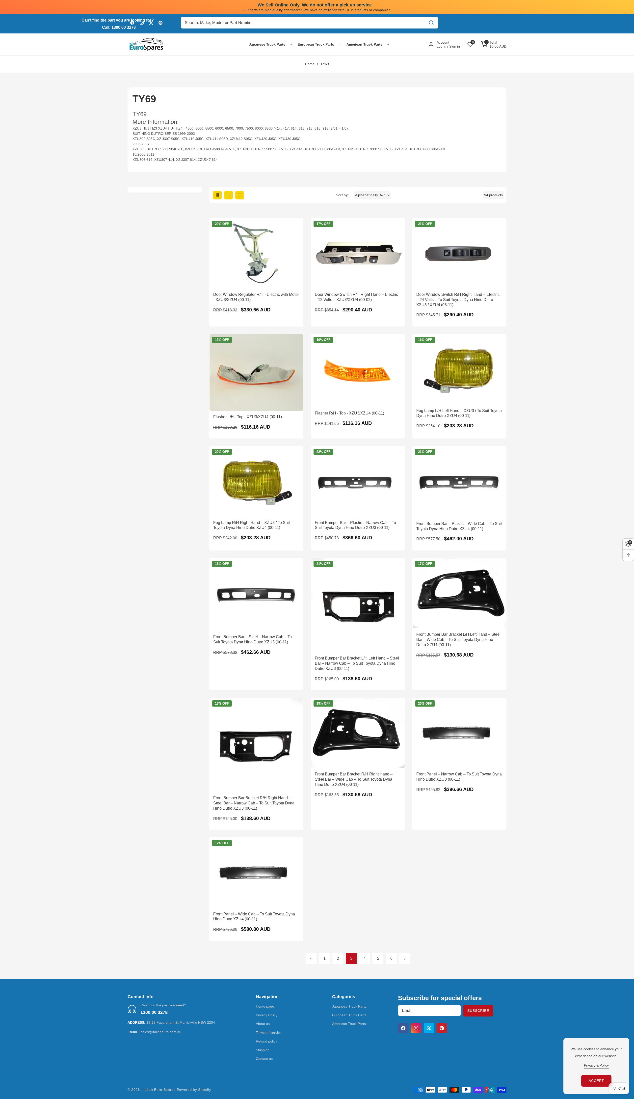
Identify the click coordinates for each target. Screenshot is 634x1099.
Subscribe (478, 1011)
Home (310, 64)
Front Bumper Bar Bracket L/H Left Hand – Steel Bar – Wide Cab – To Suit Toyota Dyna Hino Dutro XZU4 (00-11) (458, 639)
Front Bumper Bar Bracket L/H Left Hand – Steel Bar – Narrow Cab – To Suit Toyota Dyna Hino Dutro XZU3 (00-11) (357, 663)
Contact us (264, 1059)
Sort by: (342, 195)
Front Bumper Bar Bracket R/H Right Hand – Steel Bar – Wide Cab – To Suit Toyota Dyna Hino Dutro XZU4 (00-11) (354, 779)
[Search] (431, 22)
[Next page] (404, 958)
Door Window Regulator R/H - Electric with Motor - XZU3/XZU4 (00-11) (256, 297)
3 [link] (351, 958)
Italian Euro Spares (159, 1090)
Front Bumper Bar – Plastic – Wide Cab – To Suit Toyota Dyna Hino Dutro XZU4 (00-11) (459, 526)
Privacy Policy (266, 1015)
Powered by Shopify (194, 1090)
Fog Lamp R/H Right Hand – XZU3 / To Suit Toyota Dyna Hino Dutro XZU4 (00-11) (251, 525)
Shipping (262, 1050)
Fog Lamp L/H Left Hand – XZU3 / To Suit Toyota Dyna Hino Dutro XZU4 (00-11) (459, 413)
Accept (596, 1081)
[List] (239, 195)
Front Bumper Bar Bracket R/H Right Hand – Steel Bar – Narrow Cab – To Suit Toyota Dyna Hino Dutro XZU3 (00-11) (253, 803)
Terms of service (269, 1033)
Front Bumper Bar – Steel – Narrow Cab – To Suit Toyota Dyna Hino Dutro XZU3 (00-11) (252, 639)
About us (263, 1024)
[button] (267, 44)
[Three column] (217, 195)
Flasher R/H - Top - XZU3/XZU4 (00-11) (349, 413)
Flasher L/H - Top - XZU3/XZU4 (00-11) (247, 417)
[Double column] (228, 195)
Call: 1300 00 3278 (119, 27)
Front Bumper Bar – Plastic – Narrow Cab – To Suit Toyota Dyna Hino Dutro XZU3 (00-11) (355, 525)
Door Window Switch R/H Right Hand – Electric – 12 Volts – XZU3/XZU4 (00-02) (356, 297)
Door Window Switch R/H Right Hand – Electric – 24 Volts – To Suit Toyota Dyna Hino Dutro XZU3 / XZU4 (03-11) (458, 299)
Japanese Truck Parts (349, 1006)
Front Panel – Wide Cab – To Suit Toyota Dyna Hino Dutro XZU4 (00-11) (254, 916)
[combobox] (309, 22)
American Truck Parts (349, 1024)
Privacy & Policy (596, 1065)
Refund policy (266, 1041)
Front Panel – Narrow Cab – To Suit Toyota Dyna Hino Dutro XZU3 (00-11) (459, 776)
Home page (265, 1006)
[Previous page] (311, 958)
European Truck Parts (349, 1015)
